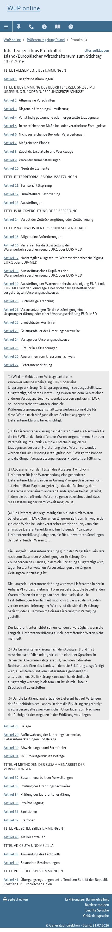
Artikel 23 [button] (11, 330)
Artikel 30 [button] (11, 747)
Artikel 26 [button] (11, 356)
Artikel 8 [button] (10, 151)
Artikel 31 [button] (11, 755)
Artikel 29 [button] (11, 734)
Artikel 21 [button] (11, 309)
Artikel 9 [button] (10, 159)
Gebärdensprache (96, 915)
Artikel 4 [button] (10, 117)
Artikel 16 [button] (11, 244)
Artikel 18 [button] (11, 270)
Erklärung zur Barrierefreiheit (87, 899)
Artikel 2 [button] (10, 100)
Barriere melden (97, 904)
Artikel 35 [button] (11, 802)
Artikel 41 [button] (11, 879)
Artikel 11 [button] (11, 185)
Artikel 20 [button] (11, 300)
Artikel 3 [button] (10, 108)
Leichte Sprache (97, 910)
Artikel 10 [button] (11, 168)
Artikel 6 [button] (10, 134)
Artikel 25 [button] (11, 347)
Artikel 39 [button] (11, 862)
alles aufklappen (97, 50)
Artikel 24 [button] (11, 339)
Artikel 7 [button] (10, 142)
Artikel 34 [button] (11, 794)
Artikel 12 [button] (11, 193)
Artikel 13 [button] (11, 202)
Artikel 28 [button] (11, 725)
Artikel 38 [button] (11, 853)
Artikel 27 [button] (11, 364)
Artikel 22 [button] (11, 322)
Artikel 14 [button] (11, 219)
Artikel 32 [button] (11, 777)
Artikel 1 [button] (10, 78)
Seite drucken (17, 899)
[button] (6, 26)
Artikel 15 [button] (11, 236)
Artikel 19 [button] (11, 283)
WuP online (23, 8)
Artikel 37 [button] (11, 819)
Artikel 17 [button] (11, 257)
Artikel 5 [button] (10, 125)
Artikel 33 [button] (11, 785)
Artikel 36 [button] (11, 811)
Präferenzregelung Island (46, 39)
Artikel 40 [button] (11, 836)
